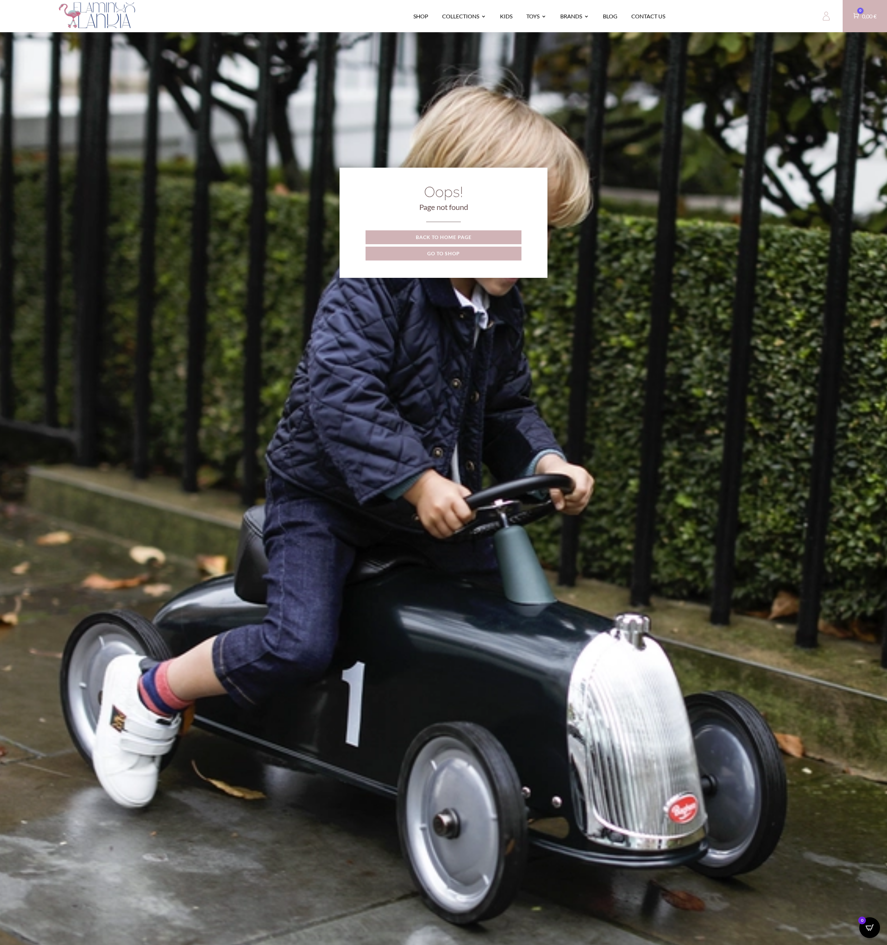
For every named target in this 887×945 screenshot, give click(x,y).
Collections (460, 16)
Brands (571, 16)
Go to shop (443, 253)
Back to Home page (444, 237)
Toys (532, 16)
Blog (610, 16)
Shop (420, 16)
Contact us (648, 16)
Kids (506, 16)
